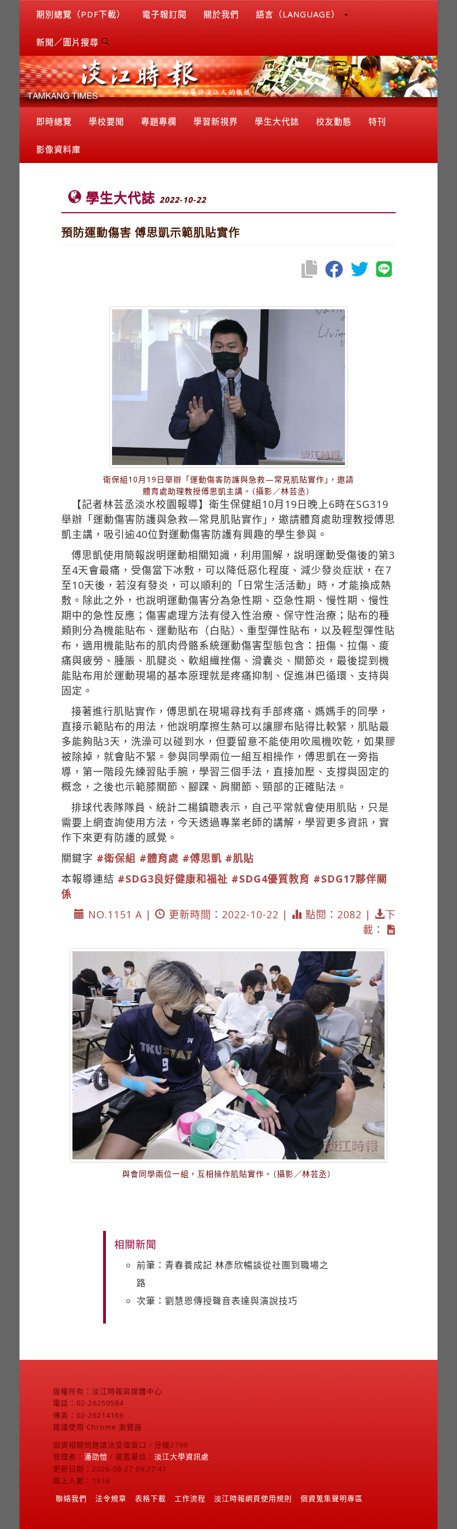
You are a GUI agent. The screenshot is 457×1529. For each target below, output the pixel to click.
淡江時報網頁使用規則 (253, 1498)
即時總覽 (54, 121)
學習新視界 (215, 121)
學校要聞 (106, 121)
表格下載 (150, 1498)
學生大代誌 (277, 121)
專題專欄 (159, 121)
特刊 (377, 121)
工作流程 (190, 1498)
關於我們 (221, 14)
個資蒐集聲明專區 (331, 1498)
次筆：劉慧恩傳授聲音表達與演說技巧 (217, 1301)
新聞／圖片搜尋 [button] (68, 41)
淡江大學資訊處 (181, 1456)
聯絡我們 (71, 1498)
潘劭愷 (96, 1456)
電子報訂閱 (164, 14)
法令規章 (111, 1498)
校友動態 (334, 121)
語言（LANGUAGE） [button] (299, 14)
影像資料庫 (58, 149)
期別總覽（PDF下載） (80, 14)
